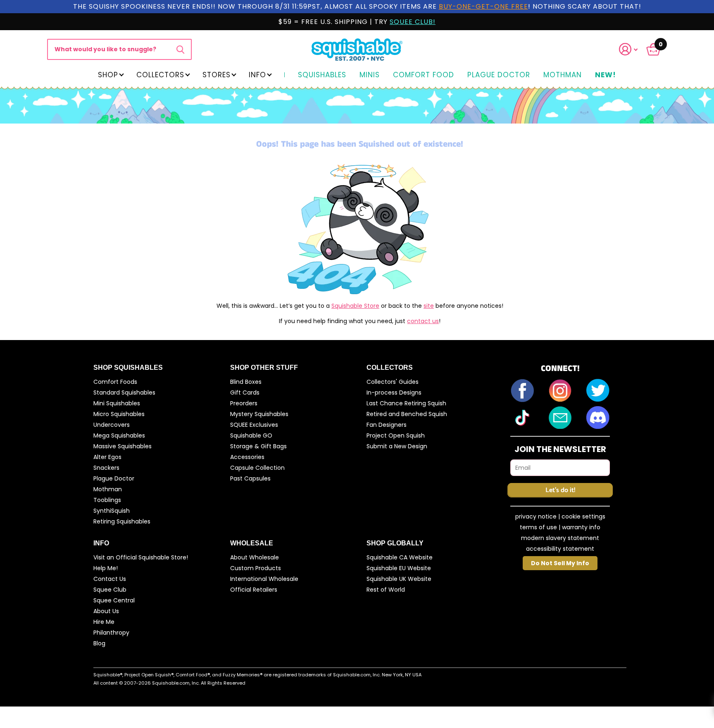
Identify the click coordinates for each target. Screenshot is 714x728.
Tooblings (107, 500)
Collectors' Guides (393, 382)
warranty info (581, 527)
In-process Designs (394, 392)
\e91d (180, 49)
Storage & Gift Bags (258, 446)
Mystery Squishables (259, 414)
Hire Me (103, 622)
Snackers (106, 468)
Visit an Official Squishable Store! (140, 557)
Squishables (322, 75)
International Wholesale (264, 579)
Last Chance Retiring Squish (406, 403)
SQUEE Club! (413, 21)
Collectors (160, 75)
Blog (99, 643)
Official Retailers (253, 589)
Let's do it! (560, 490)
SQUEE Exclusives (254, 425)
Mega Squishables (119, 435)
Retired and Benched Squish (407, 414)
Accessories (247, 457)
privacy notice (536, 516)
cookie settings (583, 516)
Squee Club (109, 589)
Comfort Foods (115, 382)
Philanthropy (111, 632)
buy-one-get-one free (483, 6)
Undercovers (111, 425)
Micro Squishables (119, 414)
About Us (106, 611)
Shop (108, 75)
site (429, 306)
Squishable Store (355, 306)
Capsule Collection (257, 468)
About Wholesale (254, 557)
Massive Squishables (122, 446)
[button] (633, 49)
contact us (423, 321)
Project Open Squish (396, 435)
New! (605, 75)
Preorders (243, 403)
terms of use (538, 527)
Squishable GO (251, 435)
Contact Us (109, 579)
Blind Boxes (246, 382)
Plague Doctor (498, 75)
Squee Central (114, 600)
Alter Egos (107, 457)
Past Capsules (250, 478)
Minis (369, 75)
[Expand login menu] (628, 49)
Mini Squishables (116, 403)
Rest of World (386, 589)
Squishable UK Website (399, 579)
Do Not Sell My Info (560, 563)
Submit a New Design (397, 446)
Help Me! (105, 568)
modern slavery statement (560, 538)
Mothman (562, 75)
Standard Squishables (124, 392)
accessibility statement (560, 549)
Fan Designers (387, 425)
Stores (216, 75)
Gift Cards (244, 392)
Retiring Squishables (121, 521)
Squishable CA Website (400, 557)
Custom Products (255, 568)
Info (257, 75)
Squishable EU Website (399, 568)
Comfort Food (423, 75)
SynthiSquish (111, 511)
